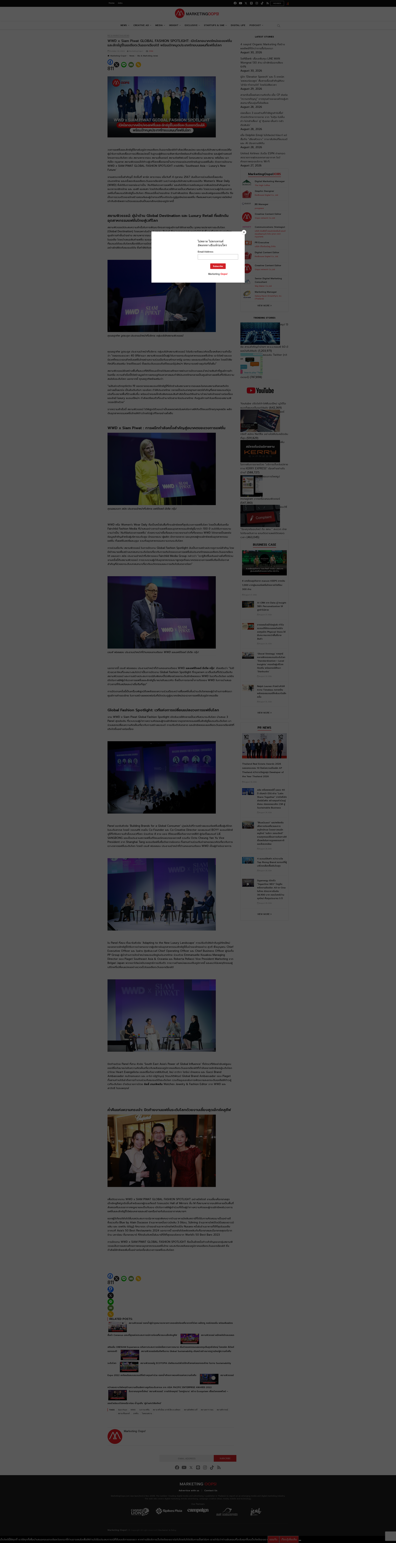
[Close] (244, 232)
